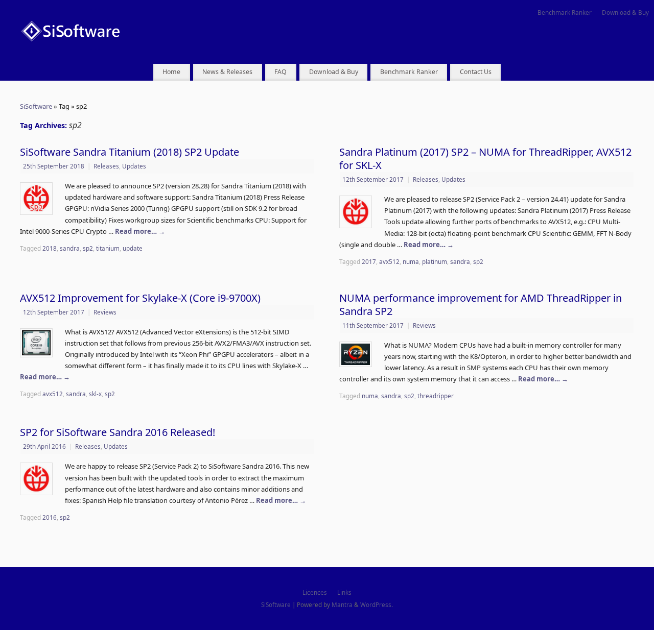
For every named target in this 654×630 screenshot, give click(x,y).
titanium (108, 248)
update (133, 248)
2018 (49, 248)
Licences (314, 592)
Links (344, 592)
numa (411, 261)
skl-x (95, 394)
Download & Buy (625, 12)
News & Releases (227, 71)
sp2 (88, 248)
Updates (134, 166)
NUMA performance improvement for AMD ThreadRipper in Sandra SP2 (480, 304)
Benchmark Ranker (565, 12)
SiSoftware (36, 106)
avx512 (389, 261)
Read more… (140, 231)
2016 (49, 517)
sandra (70, 248)
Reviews (105, 312)
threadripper (435, 396)
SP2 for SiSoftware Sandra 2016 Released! (117, 432)
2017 (369, 261)
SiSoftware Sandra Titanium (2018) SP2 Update (129, 152)
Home (171, 71)
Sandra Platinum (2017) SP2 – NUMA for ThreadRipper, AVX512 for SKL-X (485, 158)
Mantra (342, 604)
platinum (434, 261)
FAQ (280, 71)
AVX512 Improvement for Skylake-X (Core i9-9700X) (140, 298)
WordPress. (376, 604)
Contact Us (476, 71)
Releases (106, 166)
